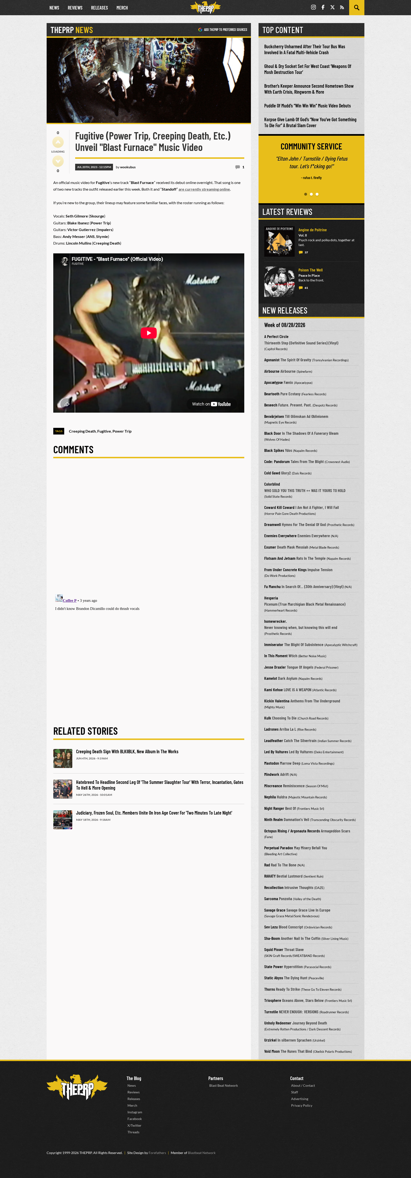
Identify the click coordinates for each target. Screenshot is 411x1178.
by (126, 167)
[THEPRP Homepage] (205, 7)
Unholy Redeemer (277, 1022)
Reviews (75, 7)
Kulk (267, 717)
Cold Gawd (272, 472)
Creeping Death (82, 431)
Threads (133, 1132)
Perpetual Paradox (278, 847)
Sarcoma (271, 898)
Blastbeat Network (201, 1153)
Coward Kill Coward (279, 507)
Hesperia (271, 597)
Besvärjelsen (274, 416)
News (54, 7)
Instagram (134, 1112)
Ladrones (271, 729)
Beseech (270, 404)
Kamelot (270, 678)
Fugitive (104, 431)
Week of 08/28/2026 (284, 324)
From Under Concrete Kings (285, 569)
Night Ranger (274, 808)
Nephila (270, 796)
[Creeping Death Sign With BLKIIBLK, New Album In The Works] (62, 758)
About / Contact (303, 1085)
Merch (122, 7)
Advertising (299, 1099)
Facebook (134, 1119)
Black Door (272, 433)
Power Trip (122, 431)
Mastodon (271, 763)
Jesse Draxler (275, 667)
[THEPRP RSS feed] (342, 8)
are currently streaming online (204, 189)
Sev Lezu (271, 926)
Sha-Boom (272, 938)
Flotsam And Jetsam (279, 558)
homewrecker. (275, 621)
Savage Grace (274, 909)
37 (306, 252)
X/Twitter (134, 1125)
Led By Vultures (276, 751)
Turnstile (271, 1011)
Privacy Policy (301, 1105)
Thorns (269, 989)
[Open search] (356, 7)
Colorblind (272, 484)
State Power (273, 966)
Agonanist (271, 359)
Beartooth (271, 393)
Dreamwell (272, 524)
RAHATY (270, 876)
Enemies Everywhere (280, 535)
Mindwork (271, 774)
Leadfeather (273, 740)
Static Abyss (273, 977)
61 (306, 288)
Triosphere (272, 1000)
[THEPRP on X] (332, 8)
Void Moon (272, 1051)
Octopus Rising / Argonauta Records (292, 830)
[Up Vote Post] (58, 142)
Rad (267, 864)
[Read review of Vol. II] (279, 241)
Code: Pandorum (277, 461)
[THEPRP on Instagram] (313, 8)
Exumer (270, 547)
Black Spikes (274, 450)
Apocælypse (273, 382)
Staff (294, 1092)
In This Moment (276, 655)
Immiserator (273, 644)
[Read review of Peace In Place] (279, 281)
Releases (99, 7)
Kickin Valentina (276, 700)
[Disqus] (148, 530)
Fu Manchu (272, 586)
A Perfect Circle (276, 336)
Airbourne (271, 371)
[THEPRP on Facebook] (323, 8)
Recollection (274, 887)
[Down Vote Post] (58, 161)
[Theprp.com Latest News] (77, 1087)
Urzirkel (270, 1040)
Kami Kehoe (273, 689)
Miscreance (273, 785)
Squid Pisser (273, 949)
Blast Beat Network (223, 1085)
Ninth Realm (273, 819)
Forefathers (157, 1153)
